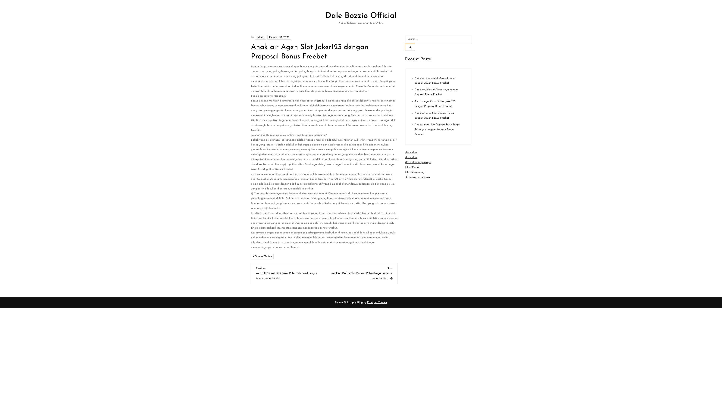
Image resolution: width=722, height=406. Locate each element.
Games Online (263, 256)
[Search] (410, 47)
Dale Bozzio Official (361, 16)
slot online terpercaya (418, 162)
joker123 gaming (414, 172)
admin (260, 37)
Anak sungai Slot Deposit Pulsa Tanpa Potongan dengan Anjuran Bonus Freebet (437, 129)
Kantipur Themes (377, 302)
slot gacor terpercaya (417, 177)
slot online (411, 152)
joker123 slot (412, 167)
